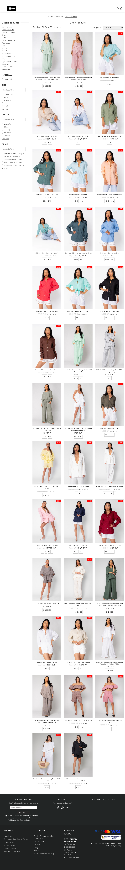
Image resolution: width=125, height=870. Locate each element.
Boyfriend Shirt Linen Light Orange (109, 194)
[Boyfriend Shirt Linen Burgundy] (109, 521)
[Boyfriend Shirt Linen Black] (109, 287)
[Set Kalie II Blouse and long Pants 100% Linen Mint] (78, 346)
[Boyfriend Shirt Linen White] (78, 112)
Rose (6, 136)
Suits (4, 38)
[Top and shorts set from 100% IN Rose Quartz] (109, 696)
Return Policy (9, 845)
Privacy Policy (9, 842)
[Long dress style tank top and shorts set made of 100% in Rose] (78, 53)
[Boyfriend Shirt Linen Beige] (46, 112)
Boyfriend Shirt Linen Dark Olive (47, 194)
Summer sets (7, 27)
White (6, 124)
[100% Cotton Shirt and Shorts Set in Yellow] (46, 462)
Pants (4, 46)
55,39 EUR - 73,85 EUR (12, 159)
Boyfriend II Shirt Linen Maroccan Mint (46, 253)
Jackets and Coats (9, 56)
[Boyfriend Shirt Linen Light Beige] (78, 638)
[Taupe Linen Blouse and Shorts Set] (46, 579)
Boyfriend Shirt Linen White (78, 136)
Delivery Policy (10, 848)
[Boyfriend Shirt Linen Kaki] (109, 404)
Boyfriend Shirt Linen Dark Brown (47, 370)
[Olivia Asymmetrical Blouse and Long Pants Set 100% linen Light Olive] (46, 53)
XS (5, 97)
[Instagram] (67, 808)
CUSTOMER (40, 830)
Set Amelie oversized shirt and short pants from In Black (78, 780)
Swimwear (6, 69)
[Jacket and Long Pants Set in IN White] (109, 462)
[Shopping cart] (121, 8)
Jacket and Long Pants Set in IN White (109, 487)
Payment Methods (12, 851)
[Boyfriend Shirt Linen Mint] (109, 53)
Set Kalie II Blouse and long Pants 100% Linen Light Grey (109, 371)
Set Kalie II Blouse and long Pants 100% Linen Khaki (47, 429)
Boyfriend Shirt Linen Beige (47, 136)
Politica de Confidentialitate (19, 820)
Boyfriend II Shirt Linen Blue (109, 253)
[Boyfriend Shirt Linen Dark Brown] (46, 346)
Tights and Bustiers (9, 61)
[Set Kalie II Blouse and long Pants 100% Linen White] (46, 755)
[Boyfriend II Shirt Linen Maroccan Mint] (46, 229)
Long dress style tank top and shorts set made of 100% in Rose (78, 78)
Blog (36, 847)
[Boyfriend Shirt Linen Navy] (78, 521)
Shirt (3, 35)
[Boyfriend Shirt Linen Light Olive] (109, 112)
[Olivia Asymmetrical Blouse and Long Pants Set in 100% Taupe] (46, 696)
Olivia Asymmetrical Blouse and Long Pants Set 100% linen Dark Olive (109, 604)
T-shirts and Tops (8, 40)
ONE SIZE (8, 94)
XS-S (6, 100)
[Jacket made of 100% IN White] (78, 462)
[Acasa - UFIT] (19, 8)
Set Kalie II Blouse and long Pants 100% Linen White (47, 780)
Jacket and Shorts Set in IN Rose (47, 545)
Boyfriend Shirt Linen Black (109, 311)
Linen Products (8, 30)
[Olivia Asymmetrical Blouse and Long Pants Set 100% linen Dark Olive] (109, 579)
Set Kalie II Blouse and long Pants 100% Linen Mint (78, 371)
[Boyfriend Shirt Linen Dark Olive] (46, 170)
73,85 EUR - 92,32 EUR (12, 162)
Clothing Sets (7, 67)
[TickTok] (62, 808)
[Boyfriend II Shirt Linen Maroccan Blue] (78, 229)
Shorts (4, 48)
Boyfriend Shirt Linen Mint (109, 78)
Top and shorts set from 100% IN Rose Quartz (109, 721)
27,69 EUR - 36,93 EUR (12, 154)
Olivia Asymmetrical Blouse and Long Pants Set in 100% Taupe (47, 721)
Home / (51, 17)
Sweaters (5, 51)
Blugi (4, 59)
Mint (5, 130)
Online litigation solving (44, 854)
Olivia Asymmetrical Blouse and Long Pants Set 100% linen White (109, 663)
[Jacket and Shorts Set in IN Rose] (46, 521)
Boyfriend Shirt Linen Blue (78, 194)
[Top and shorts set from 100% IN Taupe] (78, 696)
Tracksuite (6, 43)
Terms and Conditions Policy (16, 839)
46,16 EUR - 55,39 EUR (12, 156)
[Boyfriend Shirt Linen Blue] (78, 170)
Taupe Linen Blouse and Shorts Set (47, 603)
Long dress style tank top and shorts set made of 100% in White (78, 429)
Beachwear (6, 64)
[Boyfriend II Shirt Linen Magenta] (46, 287)
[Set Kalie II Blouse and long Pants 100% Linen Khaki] (46, 404)
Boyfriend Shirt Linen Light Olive (109, 136)
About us (7, 836)
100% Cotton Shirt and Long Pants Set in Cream (78, 604)
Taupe (6, 133)
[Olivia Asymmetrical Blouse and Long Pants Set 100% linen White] (109, 638)
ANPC (36, 851)
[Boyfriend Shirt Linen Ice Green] (78, 287)
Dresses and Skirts (9, 32)
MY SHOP (9, 830)
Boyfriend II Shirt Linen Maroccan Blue (78, 253)
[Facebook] (58, 808)
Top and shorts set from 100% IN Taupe (78, 720)
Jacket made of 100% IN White (78, 487)
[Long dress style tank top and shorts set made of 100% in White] (78, 404)
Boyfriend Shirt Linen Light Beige (78, 662)
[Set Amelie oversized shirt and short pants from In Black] (78, 755)
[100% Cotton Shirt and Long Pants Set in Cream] (78, 579)
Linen (6, 79)
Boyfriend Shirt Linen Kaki (109, 428)
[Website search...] (118, 8)
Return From (39, 841)
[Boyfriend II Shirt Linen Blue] (109, 229)
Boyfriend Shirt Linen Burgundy (109, 545)
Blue (6, 127)
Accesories (6, 53)
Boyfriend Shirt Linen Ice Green (78, 311)
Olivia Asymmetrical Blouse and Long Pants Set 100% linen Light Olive (47, 78)
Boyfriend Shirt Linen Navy (78, 545)
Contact (37, 844)
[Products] (4, 8)
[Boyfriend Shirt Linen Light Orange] (109, 170)
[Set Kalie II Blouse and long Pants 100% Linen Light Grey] (109, 346)
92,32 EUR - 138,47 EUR (12, 165)
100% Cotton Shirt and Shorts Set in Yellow (46, 487)
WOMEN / (60, 17)
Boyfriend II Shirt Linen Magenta (47, 311)
